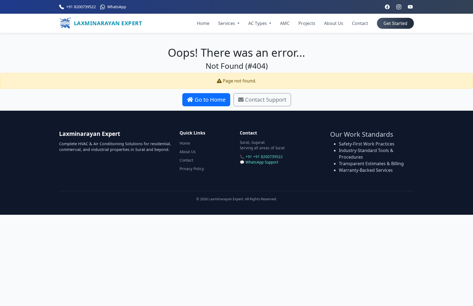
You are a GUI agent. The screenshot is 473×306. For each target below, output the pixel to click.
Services (227, 23)
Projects (306, 23)
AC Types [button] (258, 23)
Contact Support (265, 99)
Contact (360, 23)
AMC (285, 23)
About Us (333, 23)
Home (203, 23)
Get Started (395, 23)
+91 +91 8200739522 (264, 156)
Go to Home (209, 99)
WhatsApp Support (262, 162)
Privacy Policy (192, 168)
